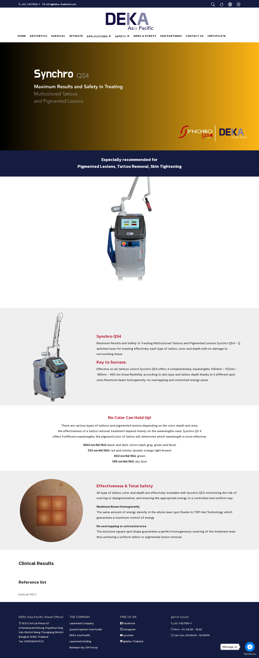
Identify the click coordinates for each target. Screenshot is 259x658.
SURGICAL (58, 36)
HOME (22, 36)
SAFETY (121, 36)
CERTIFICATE (216, 36)
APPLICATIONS (97, 36)
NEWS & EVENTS (144, 36)
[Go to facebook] (250, 647)
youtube (128, 635)
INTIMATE (76, 36)
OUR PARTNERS (171, 36)
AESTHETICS (38, 36)
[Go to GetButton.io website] (250, 654)
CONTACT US (195, 36)
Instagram (129, 629)
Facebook (129, 623)
